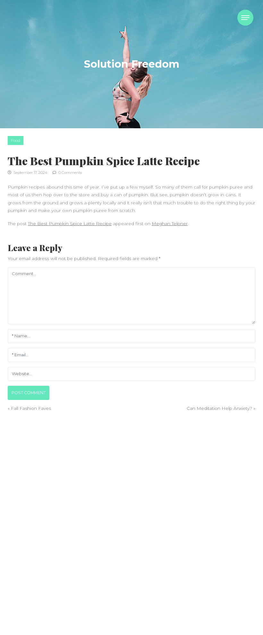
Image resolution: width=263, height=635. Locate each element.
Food (15, 140)
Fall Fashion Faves (31, 408)
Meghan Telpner (170, 223)
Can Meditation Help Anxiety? (219, 408)
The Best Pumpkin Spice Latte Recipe (70, 223)
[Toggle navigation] (245, 18)
